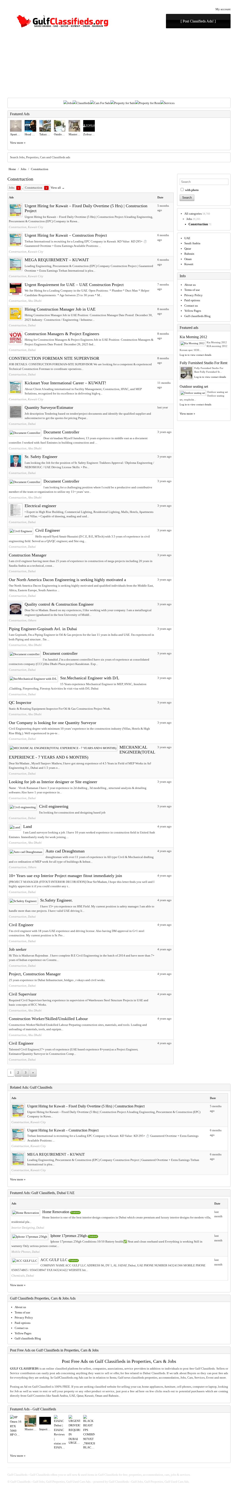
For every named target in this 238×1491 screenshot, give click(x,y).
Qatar (187, 248)
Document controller (60, 653)
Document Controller (61, 432)
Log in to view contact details (195, 354)
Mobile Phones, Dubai (25, 1251)
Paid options (192, 300)
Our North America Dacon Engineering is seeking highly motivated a (67, 579)
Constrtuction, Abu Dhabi (25, 300)
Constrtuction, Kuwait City (26, 227)
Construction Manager (27, 555)
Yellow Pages (192, 310)
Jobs (70, 103)
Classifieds (83, 103)
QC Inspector (20, 702)
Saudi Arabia (192, 243)
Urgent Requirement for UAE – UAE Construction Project (74, 284)
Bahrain (189, 253)
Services (169, 103)
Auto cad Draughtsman (65, 851)
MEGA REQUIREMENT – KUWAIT (57, 260)
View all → (58, 187)
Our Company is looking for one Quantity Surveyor (52, 722)
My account (223, 9)
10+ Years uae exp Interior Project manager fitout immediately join (65, 875)
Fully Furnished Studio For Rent (203, 363)
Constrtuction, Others (22, 620)
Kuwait (188, 264)
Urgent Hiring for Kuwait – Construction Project (66, 235)
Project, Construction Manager (35, 974)
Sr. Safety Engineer (41, 456)
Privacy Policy (193, 295)
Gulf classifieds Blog (197, 316)
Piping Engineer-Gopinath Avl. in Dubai (43, 628)
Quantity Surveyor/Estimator (49, 407)
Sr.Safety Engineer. (56, 900)
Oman (188, 259)
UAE (187, 238)
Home (12, 169)
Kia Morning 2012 (193, 337)
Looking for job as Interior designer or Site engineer (53, 781)
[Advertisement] (119, 63)
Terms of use (192, 290)
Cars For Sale (102, 103)
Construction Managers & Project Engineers (62, 333)
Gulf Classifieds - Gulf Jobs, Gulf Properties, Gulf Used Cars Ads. (50, 1481)
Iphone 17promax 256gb (68, 1236)
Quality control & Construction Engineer (59, 604)
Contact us (191, 305)
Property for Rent (149, 103)
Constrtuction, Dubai (22, 325)
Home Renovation (55, 1212)
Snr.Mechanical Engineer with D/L (89, 678)
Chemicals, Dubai (22, 1275)
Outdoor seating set (194, 386)
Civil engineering (53, 806)
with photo (191, 190)
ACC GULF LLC (53, 1260)
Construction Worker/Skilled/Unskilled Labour (48, 1018)
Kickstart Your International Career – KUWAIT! (65, 383)
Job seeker (17, 949)
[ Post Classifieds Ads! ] (198, 21)
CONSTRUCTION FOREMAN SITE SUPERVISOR (54, 358)
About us (190, 284)
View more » (18, 142)
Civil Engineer (47, 530)
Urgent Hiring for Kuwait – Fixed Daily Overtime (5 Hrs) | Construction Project (86, 1106)
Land (27, 826)
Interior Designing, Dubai (27, 1227)
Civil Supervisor (22, 994)
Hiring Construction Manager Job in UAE (60, 309)
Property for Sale (124, 103)
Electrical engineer (40, 505)
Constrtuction (39, 169)
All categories (193, 213)
